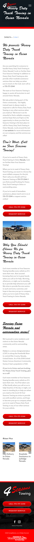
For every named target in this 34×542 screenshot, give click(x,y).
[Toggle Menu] (30, 5)
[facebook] (14, 521)
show (15, 37)
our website (9, 130)
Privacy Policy (19, 525)
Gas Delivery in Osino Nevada (8, 456)
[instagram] (19, 521)
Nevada (23, 160)
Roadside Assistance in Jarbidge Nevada (25, 457)
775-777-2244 (10, 86)
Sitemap (14, 525)
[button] (4, 452)
